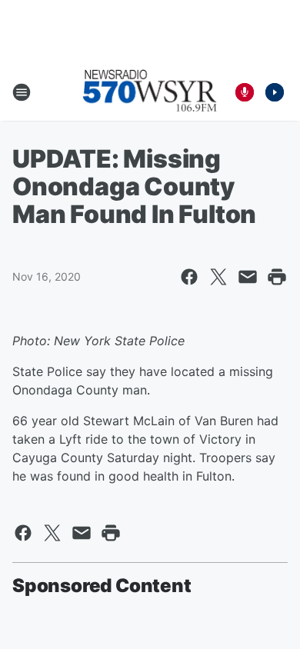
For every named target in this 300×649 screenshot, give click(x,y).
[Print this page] (277, 277)
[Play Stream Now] (274, 92)
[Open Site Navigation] (21, 92)
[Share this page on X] (218, 277)
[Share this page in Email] (247, 277)
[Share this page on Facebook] (189, 277)
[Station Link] (150, 92)
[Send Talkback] (244, 92)
